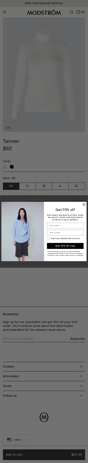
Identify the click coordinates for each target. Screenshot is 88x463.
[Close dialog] (84, 204)
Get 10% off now (65, 245)
